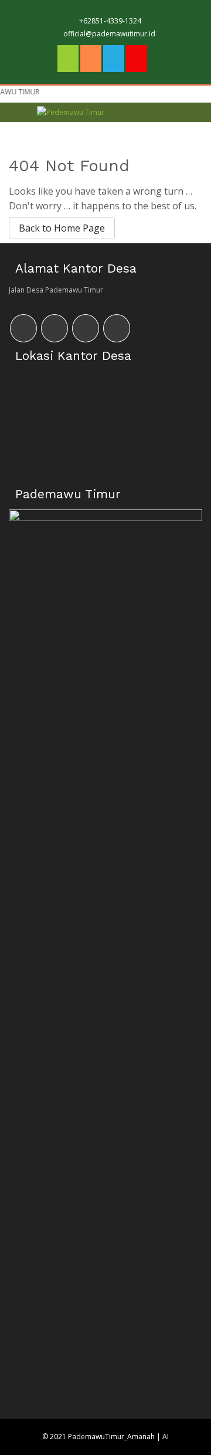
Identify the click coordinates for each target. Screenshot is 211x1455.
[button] (167, 123)
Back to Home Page (62, 228)
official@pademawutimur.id (109, 34)
